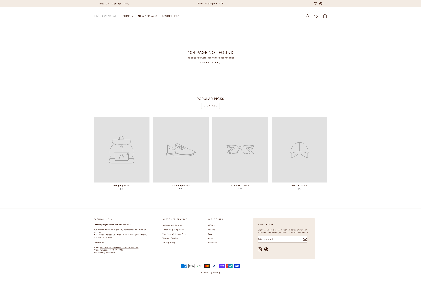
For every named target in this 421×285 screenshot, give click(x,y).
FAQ (126, 3)
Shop (127, 16)
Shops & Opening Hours (173, 230)
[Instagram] (315, 3)
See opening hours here (104, 252)
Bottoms (211, 230)
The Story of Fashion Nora (174, 234)
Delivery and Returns (172, 225)
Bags (210, 234)
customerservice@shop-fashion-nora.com (119, 247)
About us (104, 3)
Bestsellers (170, 16)
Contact (116, 3)
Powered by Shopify (210, 272)
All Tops (211, 225)
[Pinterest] (320, 3)
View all (210, 106)
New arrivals (147, 16)
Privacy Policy (168, 242)
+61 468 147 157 (115, 250)
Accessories (213, 242)
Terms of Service (170, 238)
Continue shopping (210, 62)
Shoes (210, 238)
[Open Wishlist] (316, 16)
